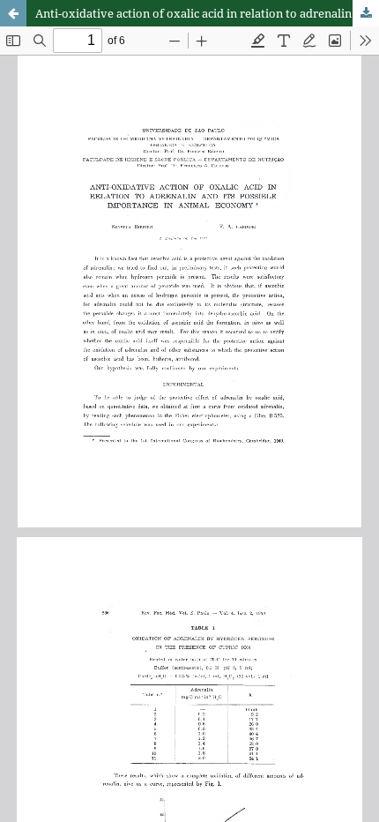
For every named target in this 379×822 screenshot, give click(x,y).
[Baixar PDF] (366, 13)
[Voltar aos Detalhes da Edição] (13, 13)
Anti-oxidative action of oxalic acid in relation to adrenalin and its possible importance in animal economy (207, 13)
